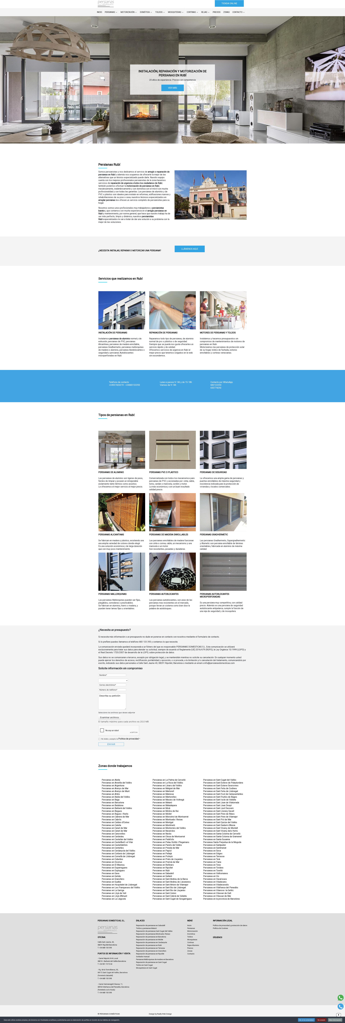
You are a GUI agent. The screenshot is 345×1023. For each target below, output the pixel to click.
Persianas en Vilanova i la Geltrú (218, 890)
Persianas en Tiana (212, 862)
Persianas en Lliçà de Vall (114, 893)
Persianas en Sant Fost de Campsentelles (223, 794)
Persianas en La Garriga (113, 890)
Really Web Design (164, 1014)
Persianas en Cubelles (112, 859)
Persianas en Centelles (113, 848)
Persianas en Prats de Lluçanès (168, 859)
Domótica (145, 12)
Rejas (204, 12)
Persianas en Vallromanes (215, 873)
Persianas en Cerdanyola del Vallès (118, 850)
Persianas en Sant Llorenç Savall (218, 811)
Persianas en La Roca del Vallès (168, 782)
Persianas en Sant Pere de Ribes (218, 814)
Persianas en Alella (111, 780)
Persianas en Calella (111, 825)
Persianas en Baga (110, 799)
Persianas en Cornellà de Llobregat (118, 856)
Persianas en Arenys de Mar (115, 788)
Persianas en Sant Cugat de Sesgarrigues (172, 899)
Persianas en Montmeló (164, 825)
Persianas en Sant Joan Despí (217, 805)
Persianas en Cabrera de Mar (115, 816)
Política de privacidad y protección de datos (230, 925)
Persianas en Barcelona (113, 802)
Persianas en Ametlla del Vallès (117, 782)
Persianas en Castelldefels (114, 845)
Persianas (110, 12)
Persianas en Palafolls (163, 839)
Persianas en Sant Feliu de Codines (220, 788)
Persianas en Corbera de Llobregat (118, 853)
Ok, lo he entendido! (306, 1020)
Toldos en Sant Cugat (144, 965)
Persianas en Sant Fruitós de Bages (220, 797)
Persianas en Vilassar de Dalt (217, 893)
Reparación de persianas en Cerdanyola (151, 942)
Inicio (99, 12)
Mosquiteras (174, 12)
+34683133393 (132, 385)
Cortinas (191, 12)
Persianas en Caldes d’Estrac (115, 822)
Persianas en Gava (110, 873)
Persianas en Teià (211, 859)
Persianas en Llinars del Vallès (167, 785)
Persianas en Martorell (163, 791)
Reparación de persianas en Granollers (151, 951)
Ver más (172, 88)
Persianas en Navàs (162, 833)
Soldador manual (142, 957)
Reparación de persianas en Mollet (149, 940)
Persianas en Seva (212, 850)
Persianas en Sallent (162, 876)
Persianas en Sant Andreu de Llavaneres (172, 882)
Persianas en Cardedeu (113, 836)
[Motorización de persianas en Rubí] (223, 310)
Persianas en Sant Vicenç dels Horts (220, 831)
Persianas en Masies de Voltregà (168, 799)
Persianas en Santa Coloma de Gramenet (222, 836)
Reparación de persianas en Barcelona (151, 937)
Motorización (127, 12)
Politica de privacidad (128, 738)
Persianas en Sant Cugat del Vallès (219, 780)
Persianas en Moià (161, 808)
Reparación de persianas (163, 332)
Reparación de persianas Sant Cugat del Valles (154, 931)
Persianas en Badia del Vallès (116, 797)
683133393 (216, 385)
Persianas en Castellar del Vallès (117, 839)
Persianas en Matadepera (165, 805)
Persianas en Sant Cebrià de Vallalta (170, 896)
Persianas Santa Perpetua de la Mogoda (222, 842)
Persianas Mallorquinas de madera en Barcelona (154, 959)
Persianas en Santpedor (214, 845)
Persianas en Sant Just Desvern (218, 808)
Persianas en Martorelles (164, 797)
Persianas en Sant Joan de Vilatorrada (221, 802)
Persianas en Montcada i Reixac (168, 819)
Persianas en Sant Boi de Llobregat (169, 887)
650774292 (216, 388)
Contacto (237, 12)
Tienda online (229, 3)
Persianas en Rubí (161, 870)
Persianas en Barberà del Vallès (117, 808)
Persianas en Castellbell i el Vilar (117, 842)
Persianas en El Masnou (113, 865)
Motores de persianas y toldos (218, 332)
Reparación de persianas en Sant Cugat (151, 962)
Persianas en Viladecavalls (216, 884)
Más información (335, 1020)
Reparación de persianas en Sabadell (150, 925)
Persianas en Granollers (113, 879)
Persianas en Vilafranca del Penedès (220, 887)
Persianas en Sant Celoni (164, 893)
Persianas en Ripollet (163, 867)
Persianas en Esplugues (113, 870)
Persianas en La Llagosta (114, 899)
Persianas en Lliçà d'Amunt (114, 896)
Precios (216, 12)
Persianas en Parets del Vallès (167, 845)
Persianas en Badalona (112, 805)
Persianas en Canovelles (113, 833)
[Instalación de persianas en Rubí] (121, 310)
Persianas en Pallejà (162, 853)
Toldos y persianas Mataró (146, 928)
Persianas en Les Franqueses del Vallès (121, 887)
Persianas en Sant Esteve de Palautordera (223, 782)
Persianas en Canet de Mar (114, 828)
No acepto (321, 1020)
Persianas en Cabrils (111, 819)
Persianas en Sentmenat (214, 848)
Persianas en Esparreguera (114, 867)
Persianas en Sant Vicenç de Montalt (220, 828)
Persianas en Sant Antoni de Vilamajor (170, 884)
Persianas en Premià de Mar (166, 862)
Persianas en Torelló (213, 870)
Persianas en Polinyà (162, 856)
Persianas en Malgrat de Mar (166, 788)
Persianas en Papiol (162, 850)
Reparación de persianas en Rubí (149, 945)
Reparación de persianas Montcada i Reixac (153, 934)
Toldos (159, 12)
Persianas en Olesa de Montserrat (169, 836)
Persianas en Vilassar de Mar (217, 896)
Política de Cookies (220, 928)
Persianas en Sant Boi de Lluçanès (169, 890)
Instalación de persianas (112, 332)
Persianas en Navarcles (164, 831)
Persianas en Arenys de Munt (116, 791)
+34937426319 (116, 385)
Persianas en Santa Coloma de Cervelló (221, 833)
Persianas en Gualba (111, 882)
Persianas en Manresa (163, 794)
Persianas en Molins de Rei (166, 811)
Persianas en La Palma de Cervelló (169, 780)
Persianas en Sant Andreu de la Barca (170, 879)
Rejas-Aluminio (193, 945)
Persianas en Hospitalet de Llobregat (119, 884)
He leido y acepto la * (120, 739)
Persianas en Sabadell (163, 873)
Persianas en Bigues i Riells (115, 814)
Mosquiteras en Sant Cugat (146, 968)
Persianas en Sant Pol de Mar (217, 819)
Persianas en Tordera (213, 867)
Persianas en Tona (212, 865)
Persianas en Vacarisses (215, 879)
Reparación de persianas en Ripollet (150, 954)
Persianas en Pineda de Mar (166, 848)
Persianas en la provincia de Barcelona (221, 899)
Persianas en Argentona (113, 785)
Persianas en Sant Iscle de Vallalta (219, 799)
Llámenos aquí (189, 249)
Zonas (226, 12)
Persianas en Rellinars (163, 865)
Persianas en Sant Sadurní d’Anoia (219, 825)
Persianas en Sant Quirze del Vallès (220, 822)
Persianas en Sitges (212, 853)
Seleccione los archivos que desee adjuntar (116, 712)
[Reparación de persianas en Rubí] (172, 310)
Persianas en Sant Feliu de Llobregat (220, 791)
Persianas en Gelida (111, 876)
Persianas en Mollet (162, 814)
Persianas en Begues (112, 811)
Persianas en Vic (211, 876)
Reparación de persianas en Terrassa (150, 948)
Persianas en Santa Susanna (216, 839)
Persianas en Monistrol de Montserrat (170, 816)
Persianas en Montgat (163, 822)
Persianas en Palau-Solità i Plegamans (171, 842)
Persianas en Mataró (162, 802)
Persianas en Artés (111, 794)
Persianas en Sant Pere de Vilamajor (220, 816)
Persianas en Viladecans (215, 882)
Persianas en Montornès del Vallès (169, 828)
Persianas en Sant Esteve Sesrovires (220, 785)
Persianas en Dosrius (112, 862)
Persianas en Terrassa (213, 856)
